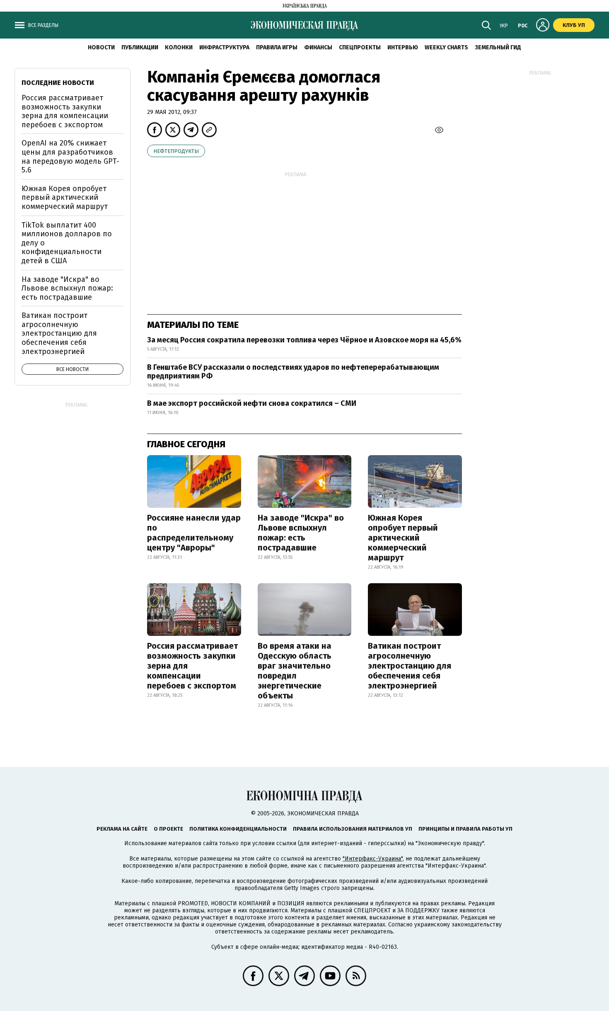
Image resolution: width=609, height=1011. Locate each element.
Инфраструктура (224, 47)
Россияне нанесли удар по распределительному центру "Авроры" (194, 533)
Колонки (179, 47)
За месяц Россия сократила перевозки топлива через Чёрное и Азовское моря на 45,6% (304, 339)
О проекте (168, 829)
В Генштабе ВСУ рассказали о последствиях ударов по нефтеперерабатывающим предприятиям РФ (293, 372)
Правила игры (276, 47)
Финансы (318, 47)
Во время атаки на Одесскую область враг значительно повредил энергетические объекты (294, 671)
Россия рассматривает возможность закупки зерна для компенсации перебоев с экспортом (192, 666)
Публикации (139, 47)
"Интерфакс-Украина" (373, 858)
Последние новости (58, 83)
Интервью (402, 47)
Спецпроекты (360, 47)
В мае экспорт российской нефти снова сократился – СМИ (251, 403)
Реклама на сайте (122, 829)
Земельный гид (498, 47)
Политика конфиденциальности (238, 829)
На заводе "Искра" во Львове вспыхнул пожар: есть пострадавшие (301, 533)
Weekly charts (446, 47)
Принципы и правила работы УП (465, 829)
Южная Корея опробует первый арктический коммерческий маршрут (403, 537)
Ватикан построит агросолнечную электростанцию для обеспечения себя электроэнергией (409, 666)
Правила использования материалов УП (352, 829)
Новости (101, 47)
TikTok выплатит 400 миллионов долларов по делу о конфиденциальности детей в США (67, 243)
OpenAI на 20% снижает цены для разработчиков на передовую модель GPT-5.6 (70, 156)
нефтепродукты (176, 151)
